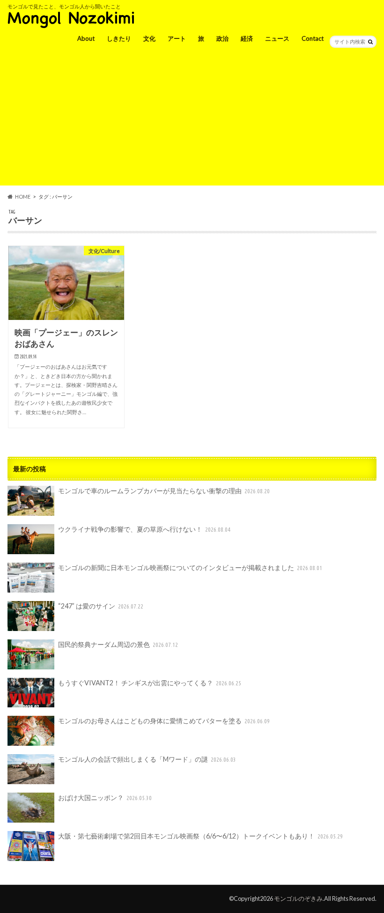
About (86, 38)
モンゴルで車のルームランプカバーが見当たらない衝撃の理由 (164, 491)
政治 (222, 38)
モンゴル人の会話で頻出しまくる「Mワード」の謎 (147, 759)
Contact (313, 38)
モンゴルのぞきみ (298, 898)
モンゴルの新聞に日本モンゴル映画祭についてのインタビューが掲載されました (190, 568)
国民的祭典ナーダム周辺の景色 (118, 644)
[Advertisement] (192, 120)
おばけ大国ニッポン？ (105, 798)
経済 (247, 38)
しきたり (119, 38)
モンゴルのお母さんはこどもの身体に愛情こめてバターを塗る (164, 721)
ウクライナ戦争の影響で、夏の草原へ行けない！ (144, 529)
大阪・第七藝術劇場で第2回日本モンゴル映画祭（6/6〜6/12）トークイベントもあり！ (200, 836)
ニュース (277, 38)
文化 (149, 38)
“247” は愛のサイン (101, 606)
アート (177, 38)
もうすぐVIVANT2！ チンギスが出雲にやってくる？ (150, 683)
